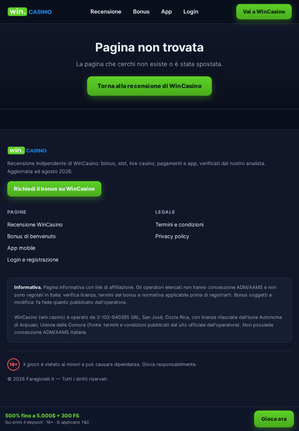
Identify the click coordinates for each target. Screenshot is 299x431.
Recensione (105, 11)
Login (190, 11)
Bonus (141, 11)
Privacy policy (172, 236)
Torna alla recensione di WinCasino (149, 85)
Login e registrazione (32, 259)
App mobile (21, 248)
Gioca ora (274, 419)
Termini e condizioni (179, 224)
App (166, 11)
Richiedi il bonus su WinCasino (54, 189)
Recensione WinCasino (35, 224)
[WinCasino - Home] (29, 11)
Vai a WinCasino (264, 11)
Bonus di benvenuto (31, 236)
